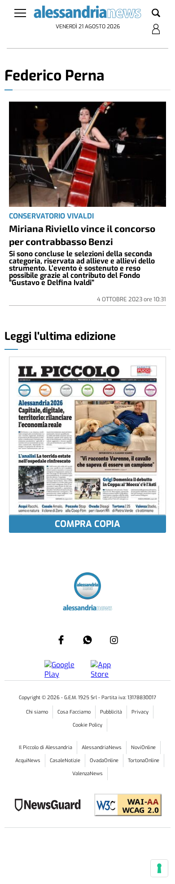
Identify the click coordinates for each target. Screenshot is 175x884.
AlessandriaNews (102, 747)
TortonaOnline (143, 760)
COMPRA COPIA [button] (87, 524)
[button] (156, 13)
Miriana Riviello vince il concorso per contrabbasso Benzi (82, 235)
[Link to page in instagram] (114, 640)
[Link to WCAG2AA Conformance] (125, 806)
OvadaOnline (104, 760)
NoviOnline (143, 747)
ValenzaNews (87, 773)
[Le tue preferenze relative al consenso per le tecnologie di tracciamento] (159, 868)
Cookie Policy (87, 725)
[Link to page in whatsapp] (87, 640)
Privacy (140, 712)
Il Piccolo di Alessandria (45, 747)
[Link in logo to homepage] (87, 13)
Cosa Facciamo (74, 712)
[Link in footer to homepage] (87, 587)
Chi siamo (37, 712)
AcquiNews (27, 760)
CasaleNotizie (65, 760)
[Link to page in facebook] (61, 640)
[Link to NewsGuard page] (50, 806)
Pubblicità (111, 712)
